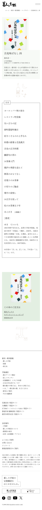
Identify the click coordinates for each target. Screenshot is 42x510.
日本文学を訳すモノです (11, 383)
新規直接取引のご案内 (10, 448)
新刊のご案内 (7, 391)
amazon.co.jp (8, 317)
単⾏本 (5, 366)
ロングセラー (25, 10)
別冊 (4, 363)
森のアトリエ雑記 (9, 375)
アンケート (6, 445)
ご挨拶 (5, 426)
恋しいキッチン (8, 377)
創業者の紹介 (7, 431)
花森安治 (10, 403)
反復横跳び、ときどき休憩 (12, 380)
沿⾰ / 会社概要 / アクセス (12, 434)
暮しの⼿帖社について (10, 428)
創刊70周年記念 (12, 414)
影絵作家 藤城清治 (13, 411)
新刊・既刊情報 (7, 358)
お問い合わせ (7, 443)
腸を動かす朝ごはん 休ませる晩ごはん (16, 385)
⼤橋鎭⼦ (10, 405)
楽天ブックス (9, 312)
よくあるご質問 (7, 440)
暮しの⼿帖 (6, 361)
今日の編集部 (7, 393)
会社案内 (5, 423)
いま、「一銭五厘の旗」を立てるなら (15, 388)
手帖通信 (5, 372)
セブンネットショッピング (14, 315)
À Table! (17, 408)
